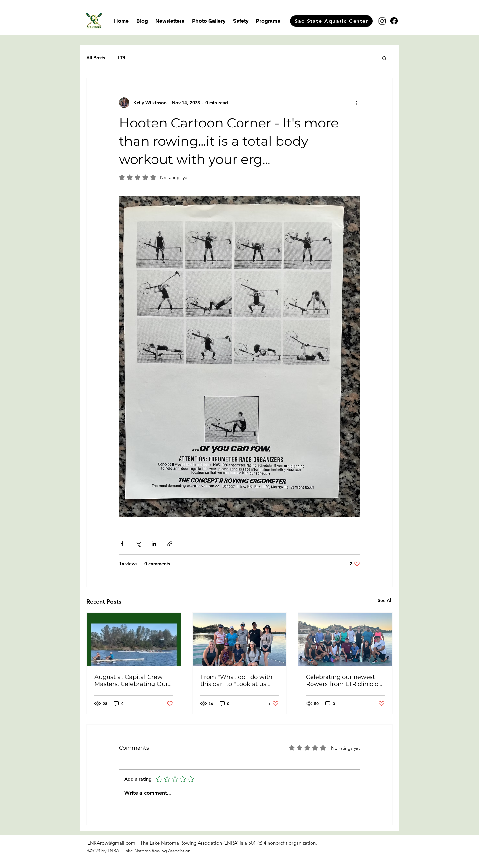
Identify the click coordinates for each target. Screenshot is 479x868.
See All (385, 600)
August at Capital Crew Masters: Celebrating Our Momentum (131, 680)
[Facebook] (394, 21)
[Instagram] (382, 21)
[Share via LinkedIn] (154, 544)
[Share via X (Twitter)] (138, 544)
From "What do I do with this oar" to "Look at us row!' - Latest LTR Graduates (236, 680)
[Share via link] (170, 544)
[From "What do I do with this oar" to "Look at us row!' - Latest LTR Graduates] (240, 639)
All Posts (95, 58)
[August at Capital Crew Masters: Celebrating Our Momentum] (134, 639)
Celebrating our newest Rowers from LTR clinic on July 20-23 (344, 680)
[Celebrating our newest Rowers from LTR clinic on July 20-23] (345, 639)
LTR (121, 58)
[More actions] (356, 103)
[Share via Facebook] (122, 544)
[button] (384, 58)
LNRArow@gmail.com (111, 843)
